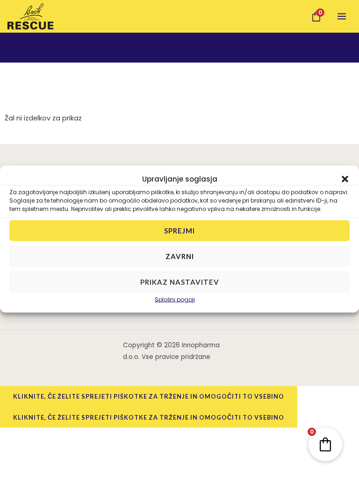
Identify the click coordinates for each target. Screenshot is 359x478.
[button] (345, 178)
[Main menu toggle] (341, 16)
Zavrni (179, 256)
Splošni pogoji (175, 299)
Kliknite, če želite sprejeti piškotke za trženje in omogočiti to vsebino (148, 396)
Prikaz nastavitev (179, 282)
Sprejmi (179, 230)
